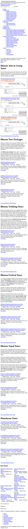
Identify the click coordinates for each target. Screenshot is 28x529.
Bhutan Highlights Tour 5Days (8, 163)
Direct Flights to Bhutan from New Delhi (15, 32)
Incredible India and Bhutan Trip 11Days (10, 436)
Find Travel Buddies (8, 20)
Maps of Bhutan (10, 46)
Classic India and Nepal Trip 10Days (9, 423)
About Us (8, 49)
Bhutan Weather (10, 44)
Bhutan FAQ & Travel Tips (12, 39)
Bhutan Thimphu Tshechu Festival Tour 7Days (11, 305)
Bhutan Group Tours (11, 11)
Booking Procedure (7, 518)
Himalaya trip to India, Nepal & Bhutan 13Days (11, 450)
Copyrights (5, 522)
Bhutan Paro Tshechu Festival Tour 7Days (10, 317)
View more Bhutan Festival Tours (8, 342)
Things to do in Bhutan (11, 45)
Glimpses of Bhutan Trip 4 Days (9, 118)
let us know (21, 227)
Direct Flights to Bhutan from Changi (14, 33)
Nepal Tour (6, 26)
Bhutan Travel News (11, 37)
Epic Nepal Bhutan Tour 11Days (8, 402)
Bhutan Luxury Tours (11, 14)
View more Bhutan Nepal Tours (8, 414)
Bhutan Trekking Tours (11, 15)
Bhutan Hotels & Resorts (12, 42)
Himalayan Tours (10, 19)
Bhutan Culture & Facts (11, 41)
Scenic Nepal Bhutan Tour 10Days (8, 388)
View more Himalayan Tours (7, 462)
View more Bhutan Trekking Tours (8, 271)
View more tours (10, 501)
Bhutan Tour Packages (6, 3)
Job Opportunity (10, 54)
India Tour (5, 22)
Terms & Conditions (8, 521)
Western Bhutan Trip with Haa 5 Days (10, 99)
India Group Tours (10, 23)
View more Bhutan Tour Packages (8, 203)
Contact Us (8, 52)
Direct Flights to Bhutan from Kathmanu (15, 29)
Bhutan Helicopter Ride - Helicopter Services (16, 35)
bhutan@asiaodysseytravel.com (8, 1)
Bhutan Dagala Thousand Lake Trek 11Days (11, 259)
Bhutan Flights (6, 28)
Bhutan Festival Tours (11, 16)
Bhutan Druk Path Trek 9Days (7, 245)
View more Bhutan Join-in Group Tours (10, 135)
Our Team (8, 50)
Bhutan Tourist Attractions (12, 40)
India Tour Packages (11, 24)
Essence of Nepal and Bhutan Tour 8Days (10, 375)
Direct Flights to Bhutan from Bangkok (15, 31)
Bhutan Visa (6, 27)
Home (4, 9)
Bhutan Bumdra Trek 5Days (7, 232)
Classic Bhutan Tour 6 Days (8, 80)
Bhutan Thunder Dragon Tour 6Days (9, 177)
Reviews (8, 53)
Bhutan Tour (6, 10)
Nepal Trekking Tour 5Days (7, 488)
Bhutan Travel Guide (8, 36)
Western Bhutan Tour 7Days (7, 190)
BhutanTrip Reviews (8, 517)
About (4, 48)
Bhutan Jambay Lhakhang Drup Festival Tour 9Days (13, 330)
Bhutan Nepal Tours (11, 18)
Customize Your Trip (5, 5)
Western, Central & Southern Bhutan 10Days (20, 480)
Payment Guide (6, 520)
